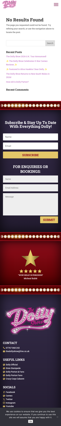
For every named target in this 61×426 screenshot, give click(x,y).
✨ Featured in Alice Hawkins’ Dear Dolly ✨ (26, 69)
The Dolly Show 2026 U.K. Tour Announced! (26, 56)
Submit (49, 220)
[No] (57, 416)
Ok (30, 421)
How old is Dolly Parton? (17, 82)
